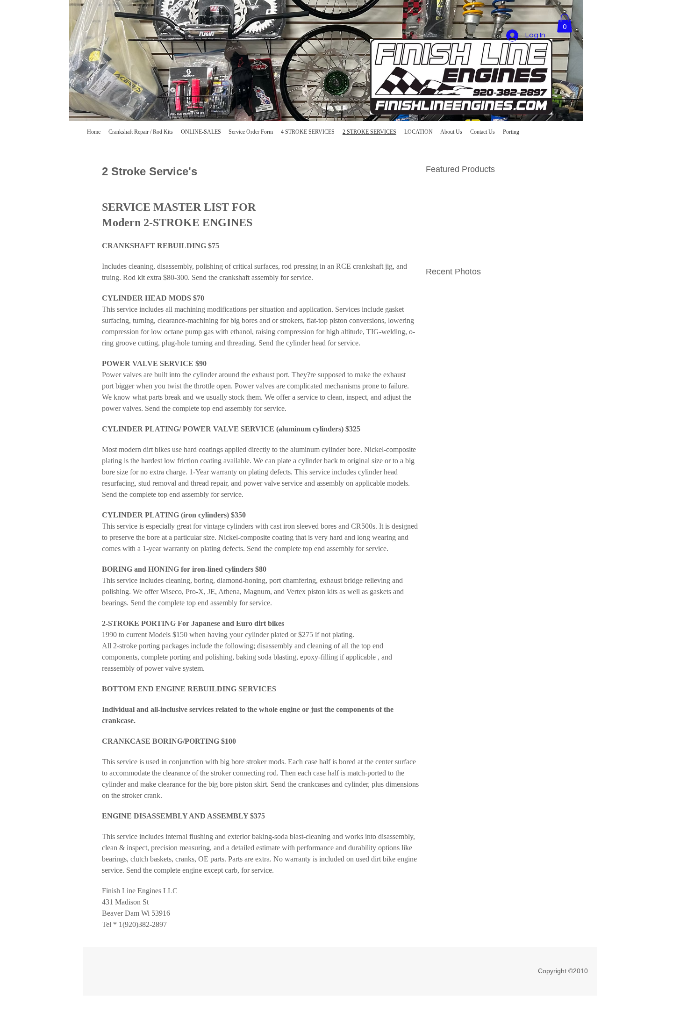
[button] (564, 23)
